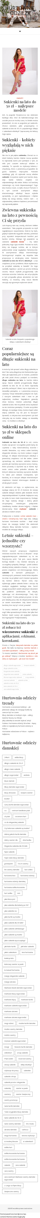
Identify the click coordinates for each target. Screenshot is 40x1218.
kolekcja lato (9, 958)
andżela (26, 775)
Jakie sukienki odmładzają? (14, 929)
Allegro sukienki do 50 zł (13, 763)
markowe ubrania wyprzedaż (15, 1017)
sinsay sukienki (9, 1065)
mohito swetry (10, 1035)
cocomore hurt (20, 816)
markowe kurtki (27, 999)
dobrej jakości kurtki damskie (15, 834)
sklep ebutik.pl (26, 1065)
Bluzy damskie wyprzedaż (14, 787)
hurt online (29, 869)
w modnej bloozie (11, 1141)
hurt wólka (8, 893)
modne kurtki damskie (27, 1023)
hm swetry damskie (11, 869)
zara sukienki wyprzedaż (11, 689)
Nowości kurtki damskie (23, 1047)
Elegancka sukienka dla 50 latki (15, 846)
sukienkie (27, 1070)
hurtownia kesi (9, 875)
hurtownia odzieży (27, 875)
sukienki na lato (23, 680)
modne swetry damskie (13, 1029)
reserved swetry (24, 1059)
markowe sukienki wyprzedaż (15, 1005)
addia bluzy (19, 757)
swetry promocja (10, 1100)
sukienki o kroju (10, 1076)
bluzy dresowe (10, 793)
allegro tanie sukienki (12, 769)
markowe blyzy (10, 999)
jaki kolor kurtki (10, 946)
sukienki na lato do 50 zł (11, 683)
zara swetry (9, 1171)
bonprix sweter (27, 793)
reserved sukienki (9, 680)
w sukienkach (28, 1141)
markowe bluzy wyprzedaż (14, 994)
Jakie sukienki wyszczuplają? (14, 940)
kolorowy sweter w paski (13, 964)
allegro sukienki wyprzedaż (12, 665)
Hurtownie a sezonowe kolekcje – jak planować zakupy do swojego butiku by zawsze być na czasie (17, 709)
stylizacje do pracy (11, 1070)
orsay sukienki (29, 677)
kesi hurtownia (27, 952)
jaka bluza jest (9, 899)
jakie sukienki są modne (13, 935)
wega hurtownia (10, 1135)
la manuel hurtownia (11, 970)
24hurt (6, 757)
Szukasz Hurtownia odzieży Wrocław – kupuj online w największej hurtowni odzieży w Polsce (19, 726)
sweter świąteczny (23, 1094)
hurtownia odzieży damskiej (14, 881)
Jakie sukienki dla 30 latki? (13, 923)
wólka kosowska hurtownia (14, 1153)
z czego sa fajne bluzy (12, 1185)
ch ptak (7, 816)
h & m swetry (23, 864)
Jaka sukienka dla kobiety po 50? (16, 905)
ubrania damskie (10, 1129)
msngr (6, 1047)
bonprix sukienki (29, 665)
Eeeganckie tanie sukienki (11, 671)
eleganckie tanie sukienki (11, 674)
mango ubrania (10, 982)
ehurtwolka (27, 840)
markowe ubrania (10, 1011)
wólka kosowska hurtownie (14, 1159)
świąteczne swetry (11, 1191)
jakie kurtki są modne (12, 917)
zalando (7, 1165)
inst (18, 893)
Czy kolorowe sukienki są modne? (17, 828)
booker (7, 799)
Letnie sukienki (27, 674)
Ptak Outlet (8, 1059)
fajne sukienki (9, 852)
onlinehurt (8, 1053)
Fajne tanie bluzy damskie (14, 858)
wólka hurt (8, 1147)
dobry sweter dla (11, 840)
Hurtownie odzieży (20, 10)
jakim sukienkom (10, 952)
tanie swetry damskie (12, 1124)
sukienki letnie (17, 242)
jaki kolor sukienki (27, 946)
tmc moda (30, 1124)
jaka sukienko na (10, 911)
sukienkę (7, 1088)
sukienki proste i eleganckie (14, 1082)
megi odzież (9, 1023)
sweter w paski (22, 1088)
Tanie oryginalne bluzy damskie (16, 1112)
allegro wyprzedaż (11, 775)
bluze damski (9, 781)
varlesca (25, 1129)
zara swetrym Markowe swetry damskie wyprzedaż (19, 1178)
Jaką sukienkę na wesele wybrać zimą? (16, 720)
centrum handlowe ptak (21, 810)
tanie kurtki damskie (11, 1106)
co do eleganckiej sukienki (14, 822)
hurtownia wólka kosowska (14, 887)
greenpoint (8, 864)
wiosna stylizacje (28, 1135)
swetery (7, 1094)
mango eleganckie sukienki (14, 976)
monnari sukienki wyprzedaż (15, 1041)
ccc (5, 810)
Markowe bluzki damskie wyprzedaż (18, 988)
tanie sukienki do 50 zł (10, 686)
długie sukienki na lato (11, 668)
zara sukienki (20, 1165)
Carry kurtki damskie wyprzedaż (16, 805)
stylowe (22, 509)
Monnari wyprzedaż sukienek (13, 677)
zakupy (20, 98)
